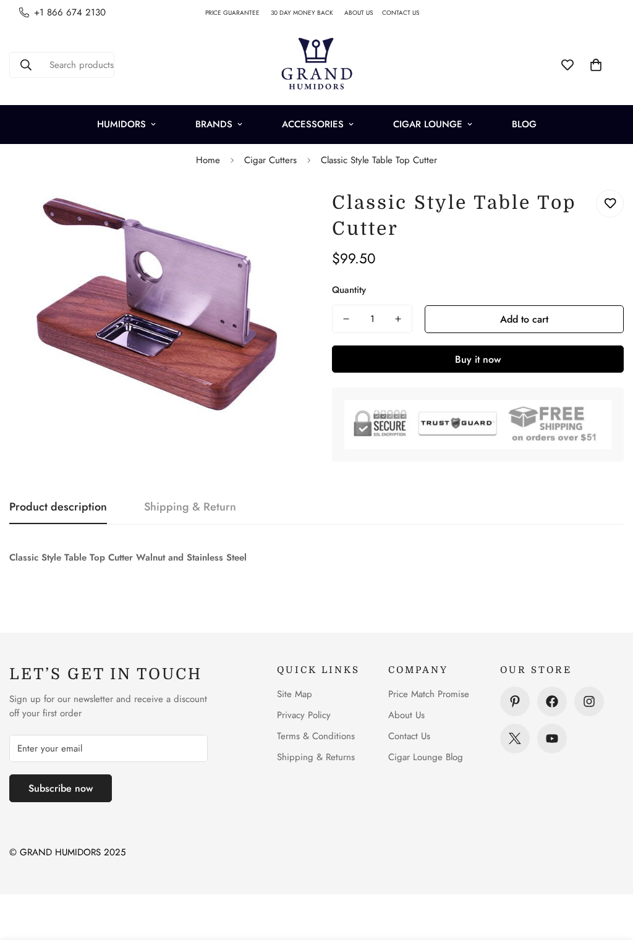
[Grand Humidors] (316, 65)
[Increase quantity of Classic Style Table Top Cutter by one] (398, 318)
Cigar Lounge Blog (425, 757)
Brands (213, 124)
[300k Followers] (552, 701)
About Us (406, 715)
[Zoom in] (275, 213)
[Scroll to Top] (609, 872)
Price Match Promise (428, 694)
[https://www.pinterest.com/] (515, 701)
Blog (524, 124)
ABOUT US (363, 12)
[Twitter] (515, 738)
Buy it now (478, 359)
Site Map (294, 694)
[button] (596, 65)
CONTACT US (405, 12)
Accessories (313, 124)
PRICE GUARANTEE (238, 12)
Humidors (121, 124)
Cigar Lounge (427, 124)
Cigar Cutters (270, 160)
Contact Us (409, 736)
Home (208, 160)
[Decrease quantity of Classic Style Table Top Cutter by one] (346, 318)
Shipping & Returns (316, 757)
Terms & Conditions (316, 736)
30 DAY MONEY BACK (307, 12)
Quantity (349, 290)
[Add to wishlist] (610, 204)
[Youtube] (552, 738)
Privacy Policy (304, 715)
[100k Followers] (589, 701)
